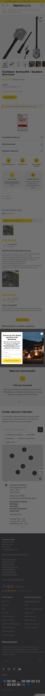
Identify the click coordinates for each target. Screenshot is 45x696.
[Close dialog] (42, 333)
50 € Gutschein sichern (12, 361)
